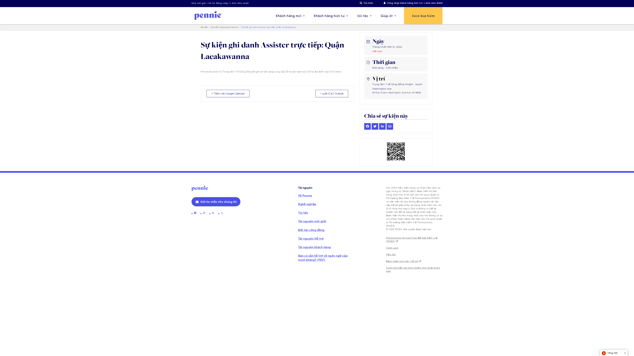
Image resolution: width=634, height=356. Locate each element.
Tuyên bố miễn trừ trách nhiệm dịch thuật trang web (413, 269)
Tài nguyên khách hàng (314, 247)
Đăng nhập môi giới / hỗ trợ (402, 261)
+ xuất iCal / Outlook (331, 93)
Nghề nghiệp (307, 204)
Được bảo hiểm (423, 15)
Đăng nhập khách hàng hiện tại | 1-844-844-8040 (414, 2)
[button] (613, 353)
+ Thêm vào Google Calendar (228, 93)
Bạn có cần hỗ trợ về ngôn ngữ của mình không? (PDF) (323, 257)
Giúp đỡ (387, 15)
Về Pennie (305, 195)
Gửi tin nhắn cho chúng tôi (218, 202)
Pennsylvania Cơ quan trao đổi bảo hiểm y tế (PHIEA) (412, 239)
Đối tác (362, 15)
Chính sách (392, 247)
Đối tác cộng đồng (311, 230)
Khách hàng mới (288, 15)
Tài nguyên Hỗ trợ (311, 238)
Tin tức (303, 212)
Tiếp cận (391, 254)
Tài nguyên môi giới (312, 221)
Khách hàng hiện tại (329, 15)
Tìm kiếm (368, 2)
